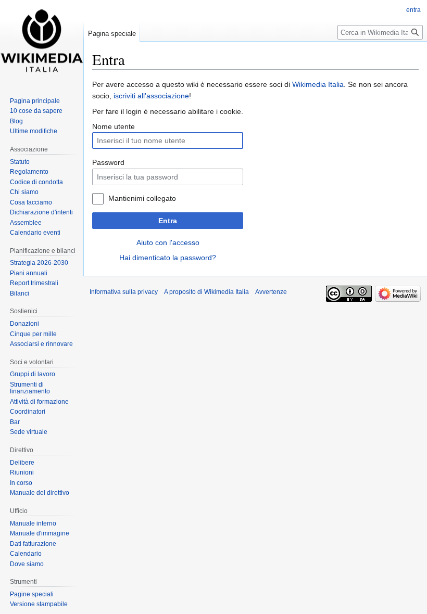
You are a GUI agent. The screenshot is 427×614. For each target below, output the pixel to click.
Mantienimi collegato (142, 198)
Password (108, 162)
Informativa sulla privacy (124, 292)
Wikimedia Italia (318, 84)
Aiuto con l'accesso (167, 242)
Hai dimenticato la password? (167, 257)
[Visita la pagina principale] (41, 41)
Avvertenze (271, 292)
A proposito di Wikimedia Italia (206, 292)
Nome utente (113, 126)
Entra (167, 220)
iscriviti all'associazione (151, 96)
